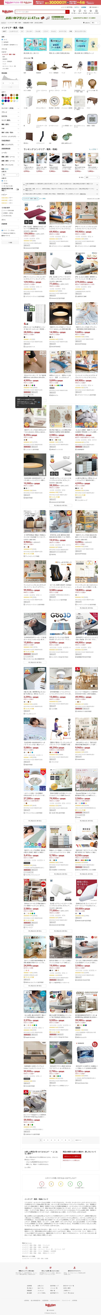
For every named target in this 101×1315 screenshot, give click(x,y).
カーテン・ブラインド (54, 91)
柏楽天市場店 (29, 498)
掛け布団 (45, 1247)
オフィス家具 (27, 90)
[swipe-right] (98, 46)
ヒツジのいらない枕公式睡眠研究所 (34, 659)
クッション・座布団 (67, 108)
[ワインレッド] (5, 98)
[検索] (68, 12)
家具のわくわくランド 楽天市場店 (34, 982)
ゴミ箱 (25, 108)
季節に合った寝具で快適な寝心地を (59, 53)
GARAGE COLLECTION (83, 980)
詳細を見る (83, 194)
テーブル (64, 90)
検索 (11, 87)
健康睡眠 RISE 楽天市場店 (84, 657)
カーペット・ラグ (60, 1249)
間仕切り (26, 143)
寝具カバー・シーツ (49, 1253)
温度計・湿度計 (91, 125)
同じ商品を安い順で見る (60, 505)
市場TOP (3, 22)
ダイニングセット (41, 108)
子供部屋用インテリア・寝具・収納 (79, 91)
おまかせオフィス (30, 346)
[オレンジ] (11, 98)
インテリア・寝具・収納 (29, 1245)
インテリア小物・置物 (92, 91)
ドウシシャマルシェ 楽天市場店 (33, 813)
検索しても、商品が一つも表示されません (37, 1164)
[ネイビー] (5, 101)
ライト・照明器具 (53, 73)
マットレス (46, 1245)
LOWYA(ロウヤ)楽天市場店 (84, 711)
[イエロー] (14, 98)
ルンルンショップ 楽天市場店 (59, 600)
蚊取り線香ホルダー (67, 143)
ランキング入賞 (55, 497)
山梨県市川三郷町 (82, 296)
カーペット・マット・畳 (91, 73)
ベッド (63, 73)
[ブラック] (3, 95)
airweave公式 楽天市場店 (32, 248)
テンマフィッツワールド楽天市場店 (86, 604)
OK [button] (39, 402)
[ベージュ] (14, 95)
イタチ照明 (54, 709)
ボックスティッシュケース (79, 126)
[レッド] (8, 98)
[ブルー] (3, 101)
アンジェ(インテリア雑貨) (32, 556)
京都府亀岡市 (80, 449)
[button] (94, 7)
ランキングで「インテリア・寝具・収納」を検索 (35, 1258)
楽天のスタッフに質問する (72, 1156)
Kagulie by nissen (30, 1037)
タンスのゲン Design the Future (59, 657)
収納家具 (38, 73)
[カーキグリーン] (17, 95)
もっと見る (27, 1167)
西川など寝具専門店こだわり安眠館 (86, 869)
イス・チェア (77, 73)
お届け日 (4, 178)
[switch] (17, 189)
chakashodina (81, 759)
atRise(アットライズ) (57, 449)
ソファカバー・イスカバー (41, 126)
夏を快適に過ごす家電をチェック (84, 53)
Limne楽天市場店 (30, 1086)
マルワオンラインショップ (32, 875)
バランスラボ (54, 762)
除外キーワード (6, 235)
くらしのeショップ (82, 500)
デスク (88, 108)
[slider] (1, 80)
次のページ (78, 1140)
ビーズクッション (53, 125)
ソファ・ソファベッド (41, 91)
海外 (7, 169)
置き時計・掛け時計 (54, 108)
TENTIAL (53, 554)
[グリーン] (17, 98)
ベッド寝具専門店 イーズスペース (60, 982)
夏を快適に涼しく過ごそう (31, 53)
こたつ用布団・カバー (67, 126)
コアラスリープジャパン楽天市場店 (60, 246)
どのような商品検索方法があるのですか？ (37, 1162)
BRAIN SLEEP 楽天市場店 (84, 920)
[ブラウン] (11, 95)
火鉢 (50, 143)
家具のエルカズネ (82, 1037)
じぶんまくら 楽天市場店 (32, 449)
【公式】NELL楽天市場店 (58, 813)
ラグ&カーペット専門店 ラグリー (60, 1085)
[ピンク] (3, 98)
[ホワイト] (8, 95)
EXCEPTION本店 (55, 346)
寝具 (25, 73)
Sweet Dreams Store (82, 1083)
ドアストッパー (40, 143)
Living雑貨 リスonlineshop (58, 869)
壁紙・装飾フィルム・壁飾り (79, 108)
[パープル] (8, 101)
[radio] (2, 39)
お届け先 (4, 171)
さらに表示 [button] (5, 68)
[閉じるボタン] (97, 185)
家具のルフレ (54, 395)
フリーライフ (29, 927)
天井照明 (53, 1251)
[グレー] (5, 95)
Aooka (78, 817)
